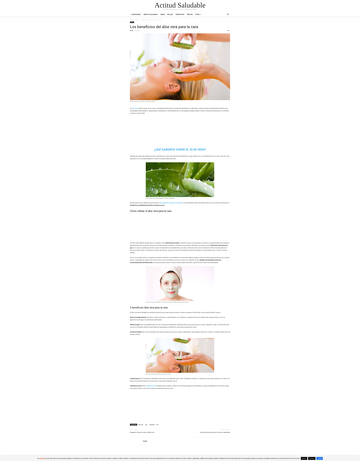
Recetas (190, 14)
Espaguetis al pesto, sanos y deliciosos (142, 432)
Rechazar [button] (311, 458)
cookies (42, 458)
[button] (228, 14)
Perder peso (180, 14)
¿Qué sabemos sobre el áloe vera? (180, 149)
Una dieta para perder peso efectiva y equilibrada (215, 432)
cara (146, 424)
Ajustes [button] (304, 458)
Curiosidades (136, 14)
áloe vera (135, 108)
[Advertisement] (180, 130)
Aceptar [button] (319, 458)
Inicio (131, 19)
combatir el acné (151, 386)
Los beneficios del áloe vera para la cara (164, 27)
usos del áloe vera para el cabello (170, 203)
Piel (157, 424)
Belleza (170, 14)
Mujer (162, 14)
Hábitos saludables (150, 14)
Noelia (131, 30)
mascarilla (151, 424)
